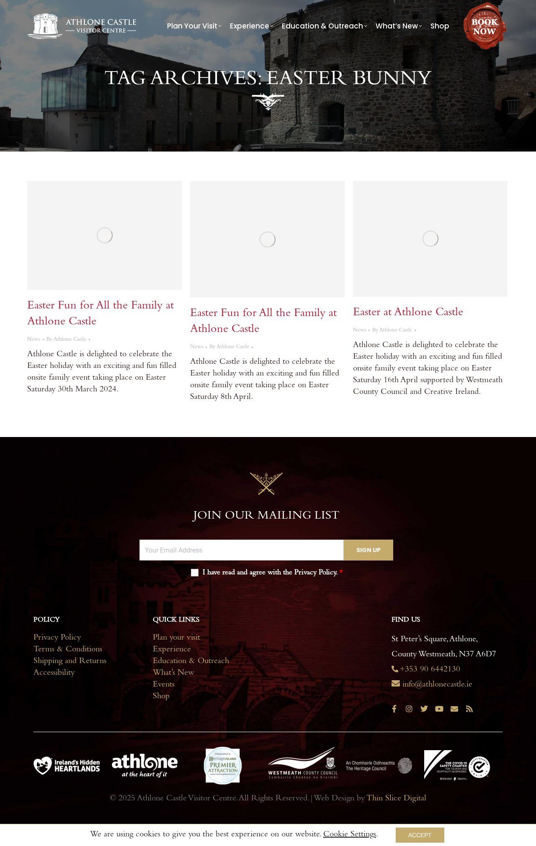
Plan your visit (176, 638)
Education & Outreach (191, 662)
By (66, 339)
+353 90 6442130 (429, 670)
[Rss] (469, 708)
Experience (172, 650)
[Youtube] (439, 708)
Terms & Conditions (68, 650)
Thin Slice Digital (396, 799)
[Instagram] (409, 708)
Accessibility (54, 673)
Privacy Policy (57, 638)
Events (164, 685)
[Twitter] (424, 708)
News (33, 339)
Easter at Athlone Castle (408, 313)
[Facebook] (394, 708)
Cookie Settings (349, 835)
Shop (161, 697)
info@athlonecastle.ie (437, 685)
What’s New (173, 673)
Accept (420, 835)
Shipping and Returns (70, 662)
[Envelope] (454, 708)
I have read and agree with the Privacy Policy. (273, 573)
